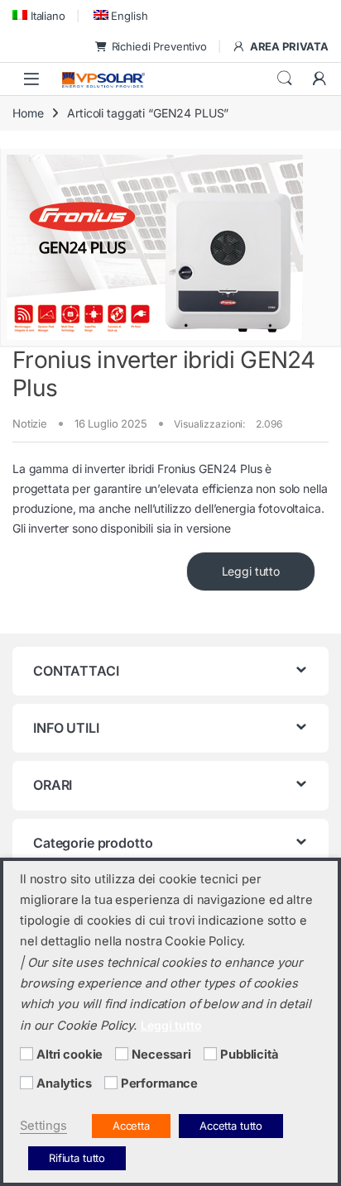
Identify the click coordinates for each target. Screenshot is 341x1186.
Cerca (285, 78)
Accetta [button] (131, 1125)
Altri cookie (69, 1054)
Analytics (64, 1083)
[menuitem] (38, 15)
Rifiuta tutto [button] (77, 1157)
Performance (159, 1083)
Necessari (161, 1054)
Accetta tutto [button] (230, 1125)
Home (27, 113)
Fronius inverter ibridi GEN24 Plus (163, 374)
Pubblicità (249, 1054)
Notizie (29, 423)
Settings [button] (43, 1125)
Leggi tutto (251, 571)
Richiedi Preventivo (159, 46)
